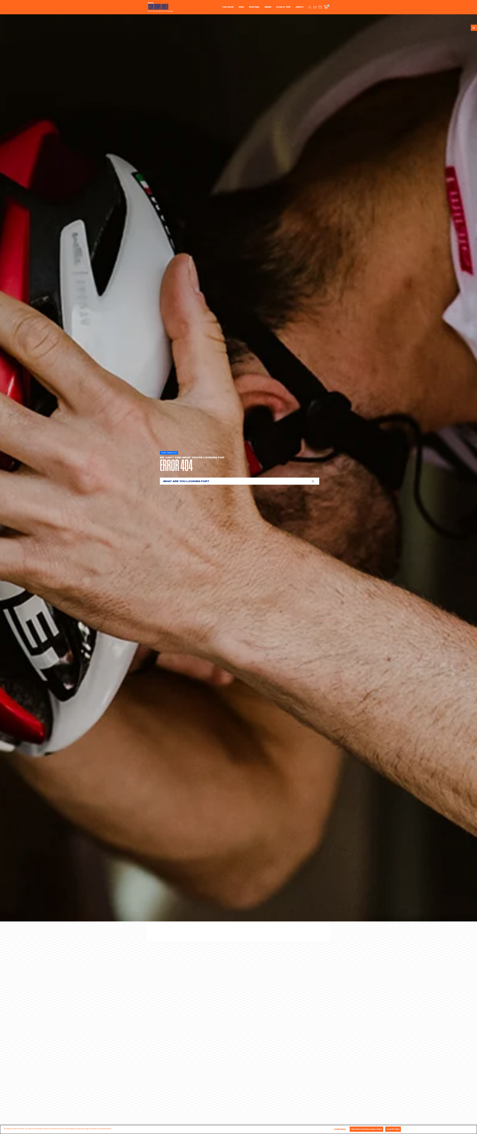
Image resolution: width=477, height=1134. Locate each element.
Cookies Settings (476, 27)
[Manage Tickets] (315, 7)
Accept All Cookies (393, 1129)
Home (163, 452)
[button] (320, 7)
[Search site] (309, 7)
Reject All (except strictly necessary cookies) (366, 1129)
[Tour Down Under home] (160, 6)
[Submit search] (313, 481)
